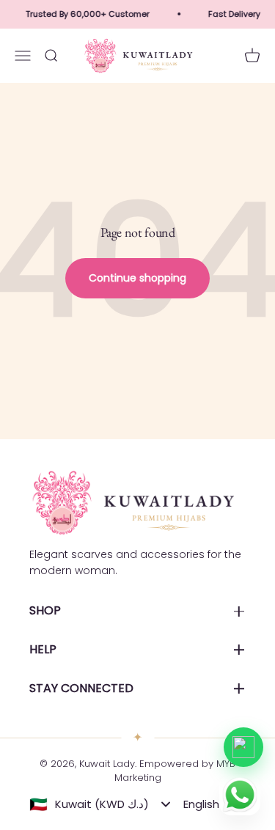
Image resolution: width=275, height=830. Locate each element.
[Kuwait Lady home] (132, 503)
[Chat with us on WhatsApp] (243, 747)
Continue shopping (137, 278)
